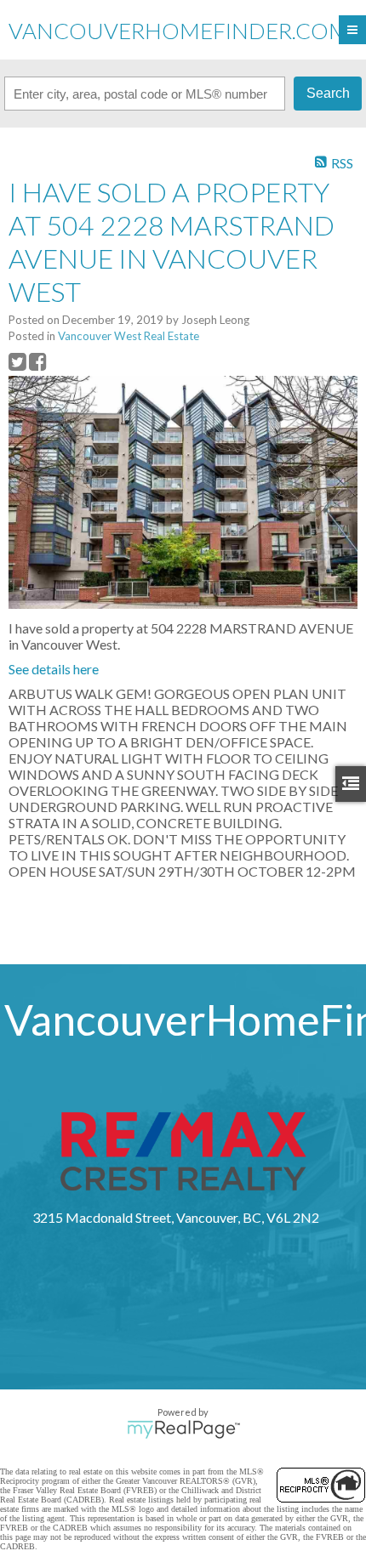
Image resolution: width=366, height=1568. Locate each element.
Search (328, 93)
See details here (54, 669)
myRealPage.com (183, 1429)
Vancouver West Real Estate (128, 336)
